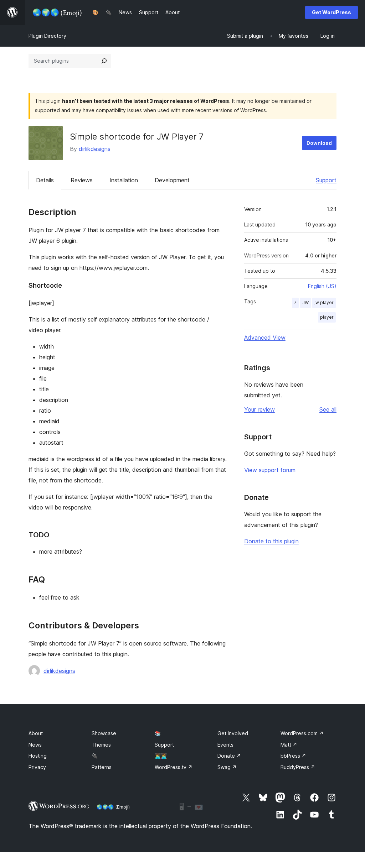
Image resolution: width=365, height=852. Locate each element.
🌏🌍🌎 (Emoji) (113, 807)
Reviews (82, 180)
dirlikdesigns (94, 148)
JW (305, 302)
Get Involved (232, 733)
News (35, 745)
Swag (227, 767)
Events (225, 745)
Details (45, 180)
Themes (101, 745)
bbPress (293, 756)
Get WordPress (331, 12)
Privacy (37, 767)
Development (172, 180)
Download (319, 143)
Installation (123, 180)
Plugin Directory (47, 36)
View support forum (269, 470)
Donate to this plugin (271, 541)
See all (327, 409)
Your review (259, 409)
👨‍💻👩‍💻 (161, 756)
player (327, 317)
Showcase (104, 733)
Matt (289, 745)
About (36, 733)
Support (326, 180)
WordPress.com (302, 733)
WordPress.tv (173, 767)
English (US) (322, 286)
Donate (229, 756)
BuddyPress (298, 767)
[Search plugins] (104, 61)
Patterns (102, 767)
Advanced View (265, 337)
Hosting (38, 756)
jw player (324, 302)
